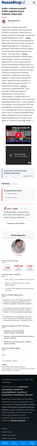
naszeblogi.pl (21, 392)
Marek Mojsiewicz (14, 21)
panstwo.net (18, 389)
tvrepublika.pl (18, 395)
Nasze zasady (7, 432)
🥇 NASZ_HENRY (12, 194)
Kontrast (5, 443)
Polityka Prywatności (18, 420)
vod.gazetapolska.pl (9, 392)
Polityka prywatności (9, 438)
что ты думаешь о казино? (10, 360)
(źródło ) (28, 38)
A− (23, 443)
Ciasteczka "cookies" (9, 435)
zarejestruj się (18, 171)
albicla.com (29, 395)
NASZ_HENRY (12, 209)
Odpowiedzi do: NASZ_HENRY (15, 223)
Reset (32, 443)
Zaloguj (7, 171)
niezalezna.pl (23, 387)
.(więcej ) (24, 86)
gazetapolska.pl (7, 389)
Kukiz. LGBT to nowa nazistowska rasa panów (19, 279)
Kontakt (4, 429)
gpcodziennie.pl (7, 395)
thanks (4, 355)
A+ (14, 443)
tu (17, 404)
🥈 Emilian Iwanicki (12, 197)
